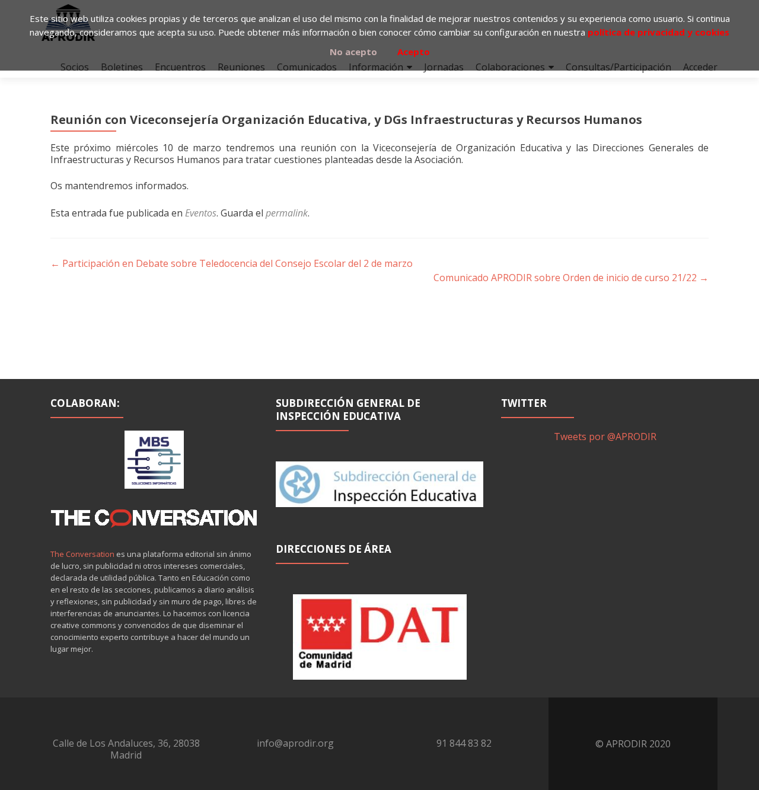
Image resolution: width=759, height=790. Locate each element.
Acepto (413, 52)
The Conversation (82, 554)
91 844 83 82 (464, 743)
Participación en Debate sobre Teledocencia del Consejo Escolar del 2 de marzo (231, 263)
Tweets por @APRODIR (605, 436)
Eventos (200, 212)
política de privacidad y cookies (658, 32)
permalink (287, 212)
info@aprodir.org (295, 743)
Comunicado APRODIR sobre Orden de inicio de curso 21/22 (571, 277)
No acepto (353, 52)
